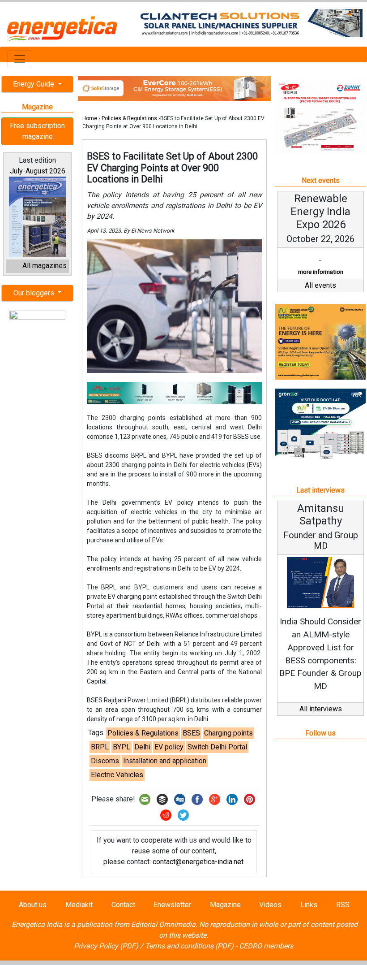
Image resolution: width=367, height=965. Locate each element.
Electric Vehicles (117, 774)
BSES (191, 733)
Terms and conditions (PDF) (189, 946)
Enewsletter (172, 904)
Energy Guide (34, 84)
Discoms (105, 761)
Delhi (142, 747)
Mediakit (79, 904)
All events (320, 285)
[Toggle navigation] (19, 59)
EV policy (169, 747)
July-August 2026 (37, 171)
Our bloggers (34, 293)
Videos (270, 904)
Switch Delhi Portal (217, 747)
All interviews (320, 709)
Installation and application (164, 761)
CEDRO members (266, 946)
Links (308, 904)
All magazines (44, 265)
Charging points (228, 733)
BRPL (100, 747)
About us (33, 904)
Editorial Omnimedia (163, 924)
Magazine (225, 904)
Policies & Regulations (129, 118)
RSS (343, 904)
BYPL (121, 747)
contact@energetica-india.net (198, 861)
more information (320, 271)
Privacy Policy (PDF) (106, 946)
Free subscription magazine (37, 131)
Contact (123, 904)
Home (89, 118)
